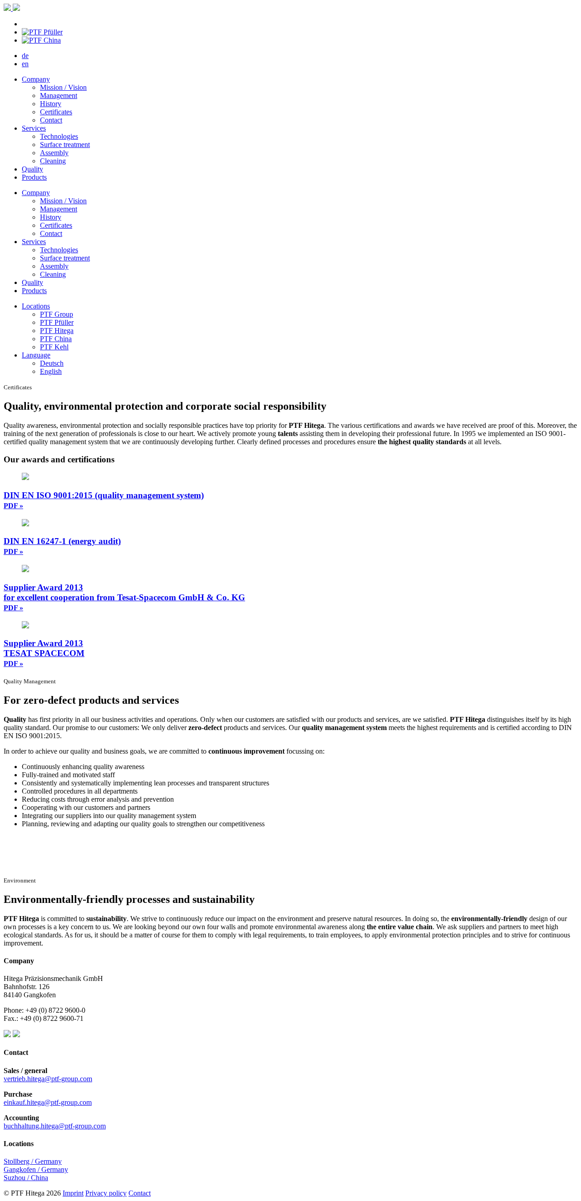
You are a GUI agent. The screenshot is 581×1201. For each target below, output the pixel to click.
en (25, 64)
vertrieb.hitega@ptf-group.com (48, 1079)
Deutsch (52, 363)
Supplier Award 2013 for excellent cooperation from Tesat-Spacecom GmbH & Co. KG (124, 597)
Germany (54, 1169)
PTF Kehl (54, 347)
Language (36, 355)
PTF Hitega (57, 330)
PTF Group (56, 314)
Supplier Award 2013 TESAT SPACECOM (44, 652)
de (25, 55)
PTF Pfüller (57, 322)
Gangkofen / (22, 1169)
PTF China (56, 339)
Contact (139, 1193)
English (51, 371)
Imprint (73, 1193)
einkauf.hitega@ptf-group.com (48, 1102)
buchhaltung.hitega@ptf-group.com (55, 1126)
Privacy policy (106, 1193)
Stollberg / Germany (33, 1161)
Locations (36, 306)
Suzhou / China (26, 1177)
